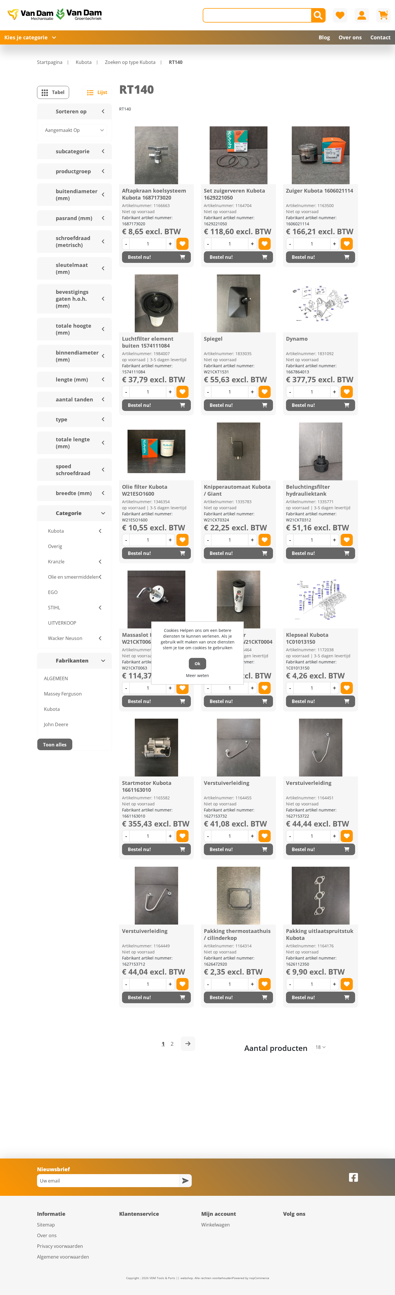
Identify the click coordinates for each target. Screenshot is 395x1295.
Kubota (52, 709)
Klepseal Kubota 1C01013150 (307, 638)
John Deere (56, 724)
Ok (197, 663)
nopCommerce (259, 1278)
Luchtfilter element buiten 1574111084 (147, 342)
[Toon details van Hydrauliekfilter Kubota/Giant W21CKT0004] (238, 599)
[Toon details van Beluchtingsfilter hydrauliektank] (321, 451)
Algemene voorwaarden (63, 1257)
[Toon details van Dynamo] (321, 303)
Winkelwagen (215, 1225)
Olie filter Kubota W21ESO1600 (144, 490)
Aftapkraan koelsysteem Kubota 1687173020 (154, 194)
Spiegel (213, 338)
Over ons (47, 1235)
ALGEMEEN (56, 678)
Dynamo (297, 338)
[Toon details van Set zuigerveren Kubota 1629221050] (238, 155)
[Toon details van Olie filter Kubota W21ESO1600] (156, 451)
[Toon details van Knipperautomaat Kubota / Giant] (238, 451)
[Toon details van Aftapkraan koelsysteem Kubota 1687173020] (156, 155)
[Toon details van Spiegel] (238, 303)
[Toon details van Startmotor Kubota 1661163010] (156, 747)
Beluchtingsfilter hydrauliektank (308, 490)
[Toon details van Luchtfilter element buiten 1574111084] (156, 303)
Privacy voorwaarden (60, 1246)
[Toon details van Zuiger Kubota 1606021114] (321, 155)
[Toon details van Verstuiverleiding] (238, 747)
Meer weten (197, 675)
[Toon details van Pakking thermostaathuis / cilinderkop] (238, 896)
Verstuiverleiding (226, 782)
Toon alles (55, 744)
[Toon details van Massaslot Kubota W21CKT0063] (156, 599)
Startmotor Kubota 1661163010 (146, 786)
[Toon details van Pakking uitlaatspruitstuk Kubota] (321, 896)
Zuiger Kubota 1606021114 (319, 190)
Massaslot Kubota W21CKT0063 (145, 638)
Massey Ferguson (63, 694)
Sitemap (46, 1225)
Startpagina (49, 62)
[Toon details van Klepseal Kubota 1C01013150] (321, 599)
